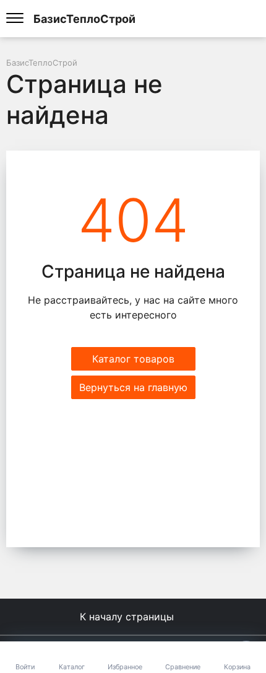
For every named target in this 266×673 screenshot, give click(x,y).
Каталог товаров (133, 359)
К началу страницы (128, 616)
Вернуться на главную (133, 387)
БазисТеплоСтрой (84, 18)
